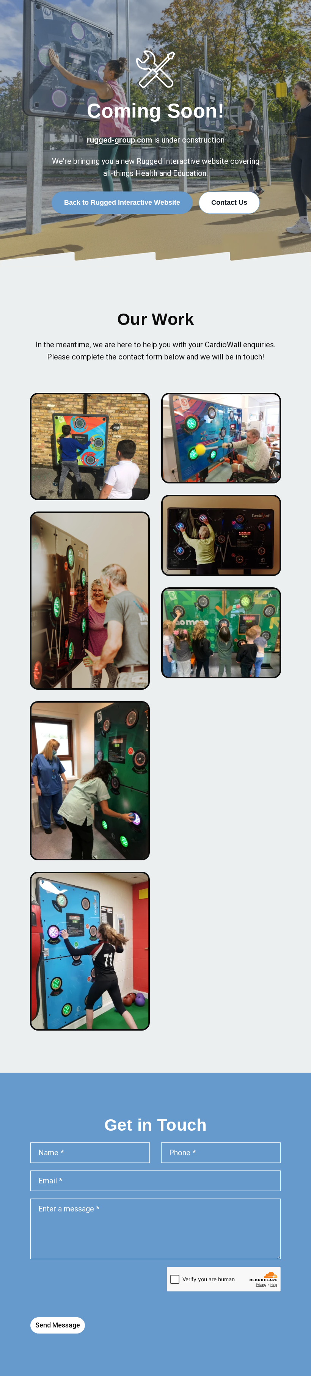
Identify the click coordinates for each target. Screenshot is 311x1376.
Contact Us (229, 202)
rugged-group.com (119, 139)
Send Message (57, 1325)
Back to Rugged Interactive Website (122, 202)
